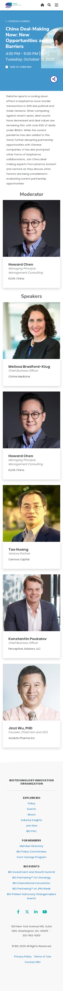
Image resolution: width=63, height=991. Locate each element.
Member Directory (31, 846)
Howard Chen (20, 264)
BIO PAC (31, 831)
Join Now (31, 825)
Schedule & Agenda (19, 21)
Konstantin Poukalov (27, 638)
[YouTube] (44, 911)
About (31, 814)
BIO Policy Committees (31, 851)
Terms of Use (42, 956)
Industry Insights (31, 820)
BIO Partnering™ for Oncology (31, 877)
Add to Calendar (20, 67)
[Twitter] (27, 911)
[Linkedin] (36, 911)
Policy (31, 803)
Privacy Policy (22, 956)
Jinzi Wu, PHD (20, 728)
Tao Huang (18, 549)
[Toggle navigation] (56, 5)
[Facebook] (18, 911)
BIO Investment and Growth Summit (31, 872)
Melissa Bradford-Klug (29, 366)
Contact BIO (33, 962)
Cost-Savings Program (31, 857)
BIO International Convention (31, 883)
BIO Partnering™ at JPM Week (32, 888)
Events (31, 809)
